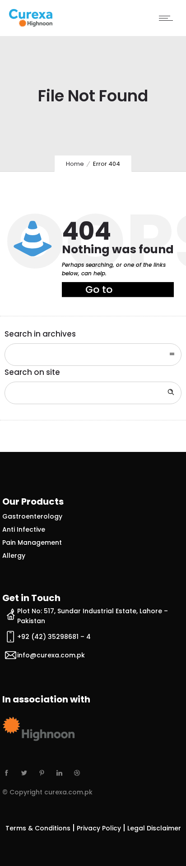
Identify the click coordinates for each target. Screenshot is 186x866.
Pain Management (32, 542)
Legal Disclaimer (154, 828)
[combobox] (93, 354)
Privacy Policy (99, 828)
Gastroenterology (32, 516)
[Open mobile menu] (168, 18)
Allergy (13, 555)
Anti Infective (23, 529)
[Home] (30, 24)
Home (75, 164)
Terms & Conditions (37, 828)
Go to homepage (113, 290)
